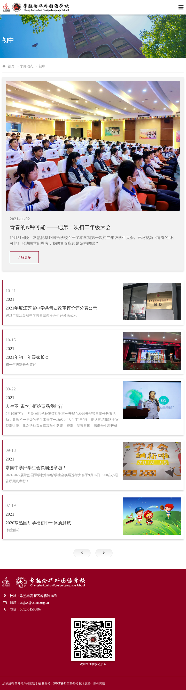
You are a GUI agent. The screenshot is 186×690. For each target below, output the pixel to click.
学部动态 (26, 66)
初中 (42, 66)
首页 (11, 66)
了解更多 (24, 257)
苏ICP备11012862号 (65, 683)
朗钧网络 (99, 683)
